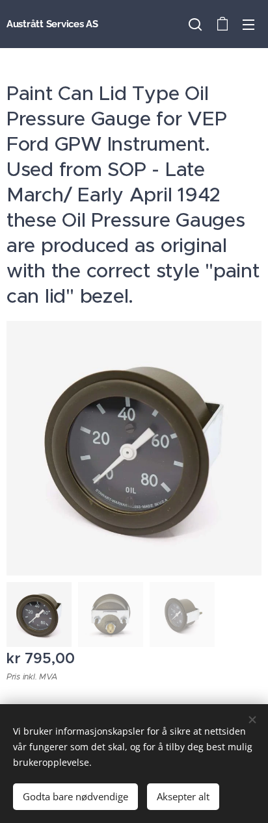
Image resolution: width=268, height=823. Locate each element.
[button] (195, 24)
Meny (248, 24)
